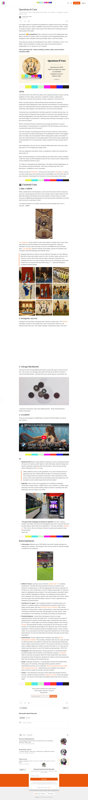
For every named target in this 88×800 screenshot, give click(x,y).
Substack (37, 797)
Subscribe (76, 3)
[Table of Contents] (1, 400)
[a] (44, 223)
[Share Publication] (71, 3)
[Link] (17, 92)
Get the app (51, 793)
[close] (57, 763)
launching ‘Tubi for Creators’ (49, 607)
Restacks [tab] (28, 717)
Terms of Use (50, 782)
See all (21, 769)
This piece (62, 653)
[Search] (68, 3)
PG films (24, 624)
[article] (44, 742)
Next (64, 708)
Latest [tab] (24, 735)
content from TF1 (53, 584)
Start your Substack (40, 793)
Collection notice (55, 790)
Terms (49, 790)
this (37, 468)
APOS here (34, 172)
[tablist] (25, 717)
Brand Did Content (25, 749)
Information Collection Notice (44, 783)
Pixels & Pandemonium (26, 739)
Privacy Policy (54, 783)
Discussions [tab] (29, 735)
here (56, 172)
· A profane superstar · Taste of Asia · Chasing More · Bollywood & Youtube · (37, 751)
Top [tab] (20, 735)
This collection (23, 242)
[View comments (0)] (25, 21)
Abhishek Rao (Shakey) (27, 16)
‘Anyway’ (65, 321)
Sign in (84, 3)
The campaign (27, 248)
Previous (24, 708)
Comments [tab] (22, 717)
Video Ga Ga (23, 759)
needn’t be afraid (51, 675)
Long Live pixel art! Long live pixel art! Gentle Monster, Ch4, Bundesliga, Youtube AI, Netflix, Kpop (36, 741)
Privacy (45, 790)
